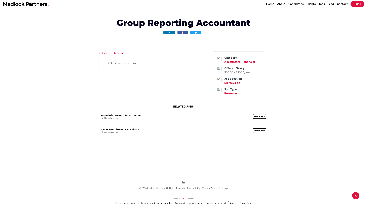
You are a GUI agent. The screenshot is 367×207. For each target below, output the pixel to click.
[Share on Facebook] (182, 32)
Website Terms (209, 188)
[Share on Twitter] (195, 32)
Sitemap (223, 188)
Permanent (232, 93)
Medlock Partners (25, 3)
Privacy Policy (193, 188)
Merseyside (232, 83)
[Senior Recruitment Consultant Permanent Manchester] (183, 125)
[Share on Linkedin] (169, 32)
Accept (233, 203)
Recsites (191, 198)
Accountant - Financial (239, 62)
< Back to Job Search (112, 53)
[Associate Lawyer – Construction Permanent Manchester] (183, 111)
